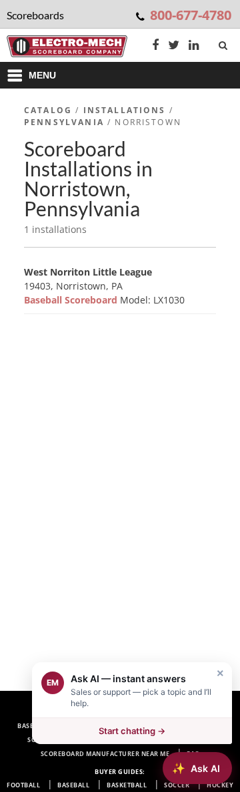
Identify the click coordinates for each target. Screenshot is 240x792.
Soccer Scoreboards (64, 739)
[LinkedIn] (194, 46)
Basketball (127, 785)
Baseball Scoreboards (58, 725)
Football (23, 785)
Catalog (48, 110)
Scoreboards (61, 711)
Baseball (73, 785)
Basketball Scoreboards (160, 725)
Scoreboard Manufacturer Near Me (105, 753)
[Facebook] (155, 46)
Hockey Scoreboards (157, 739)
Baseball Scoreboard (72, 300)
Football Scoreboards (144, 711)
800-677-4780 (190, 15)
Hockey (220, 785)
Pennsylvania (64, 122)
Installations (124, 110)
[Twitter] (173, 46)
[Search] (224, 43)
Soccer (176, 785)
